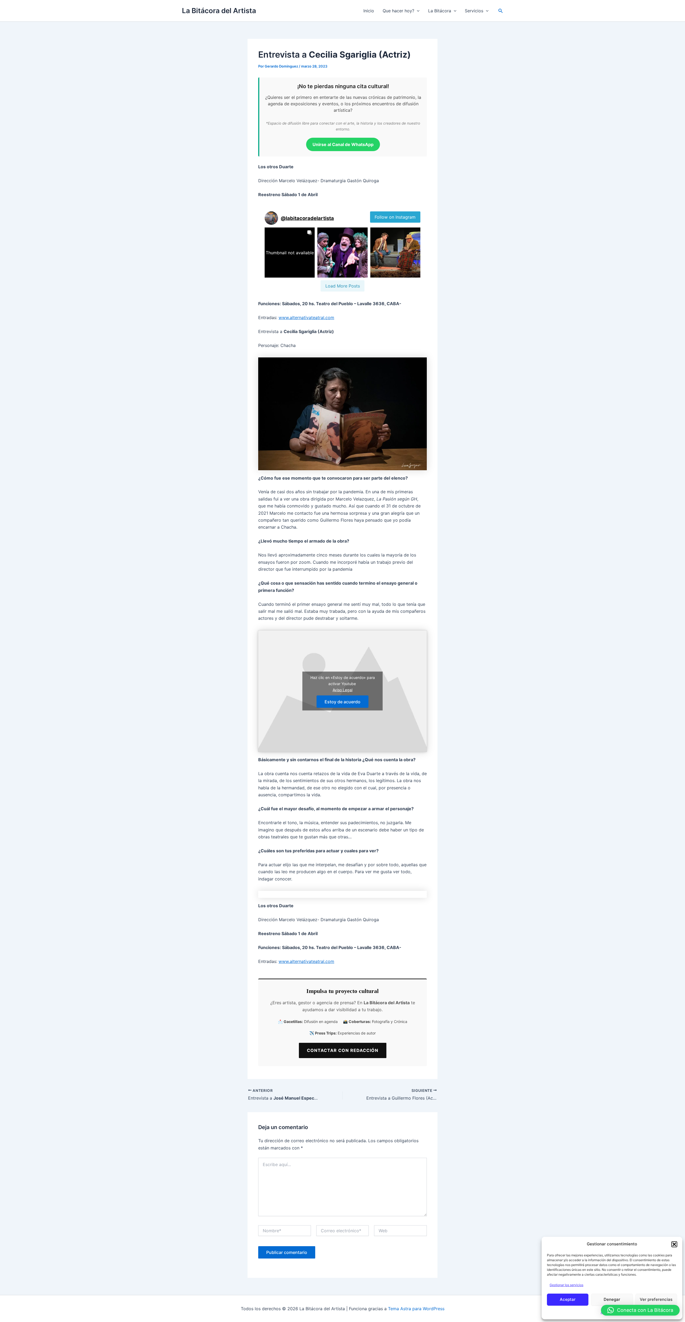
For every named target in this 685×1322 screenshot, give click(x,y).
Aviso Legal (342, 690)
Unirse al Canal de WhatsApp (343, 144)
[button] (674, 1244)
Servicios (474, 10)
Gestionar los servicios (566, 1285)
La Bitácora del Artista (219, 10)
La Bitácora (439, 10)
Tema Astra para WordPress (416, 1308)
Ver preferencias (656, 1299)
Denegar (612, 1299)
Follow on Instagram (395, 217)
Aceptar (568, 1299)
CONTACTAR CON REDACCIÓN (342, 1050)
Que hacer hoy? (398, 10)
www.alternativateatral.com (306, 317)
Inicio (368, 10)
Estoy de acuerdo (342, 701)
